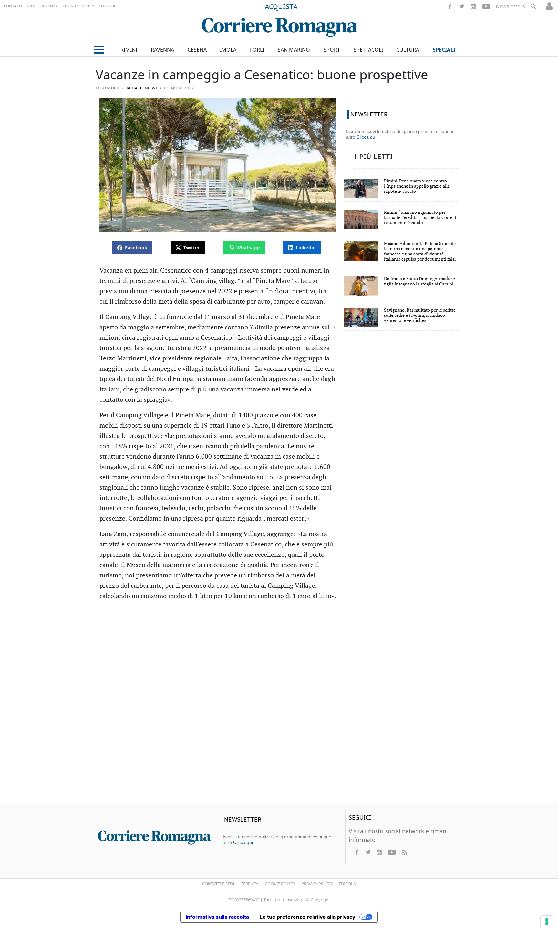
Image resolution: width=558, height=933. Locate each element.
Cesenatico (108, 88)
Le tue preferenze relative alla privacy (307, 917)
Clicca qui (366, 137)
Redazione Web (143, 88)
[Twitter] (462, 6)
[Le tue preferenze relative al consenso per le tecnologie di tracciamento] (547, 922)
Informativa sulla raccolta (217, 917)
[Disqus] (279, 704)
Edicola (347, 883)
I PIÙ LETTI (373, 157)
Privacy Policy (317, 883)
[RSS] (404, 852)
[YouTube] (486, 6)
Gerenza (249, 883)
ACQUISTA (281, 7)
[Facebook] (450, 6)
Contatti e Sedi (218, 883)
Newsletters (510, 6)
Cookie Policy (280, 883)
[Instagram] (473, 6)
